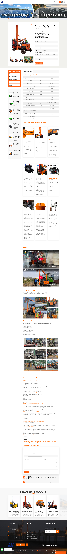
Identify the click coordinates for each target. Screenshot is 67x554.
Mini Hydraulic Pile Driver (28, 442)
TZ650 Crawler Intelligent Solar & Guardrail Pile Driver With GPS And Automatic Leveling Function (16, 136)
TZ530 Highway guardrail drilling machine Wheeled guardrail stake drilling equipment (16, 153)
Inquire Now (39, 63)
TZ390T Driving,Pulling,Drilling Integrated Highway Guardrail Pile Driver (39, 512)
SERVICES (40, 1)
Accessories (12, 82)
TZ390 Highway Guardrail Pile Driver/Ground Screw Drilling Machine (52, 512)
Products (34, 1)
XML (53, 550)
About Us (29, 1)
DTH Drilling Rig (13, 76)
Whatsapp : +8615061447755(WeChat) (15, 536)
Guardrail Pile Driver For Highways (49, 441)
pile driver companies (44, 444)
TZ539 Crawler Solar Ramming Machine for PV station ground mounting (16, 103)
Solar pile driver (13, 73)
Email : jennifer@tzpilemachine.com (15, 533)
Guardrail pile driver (15, 18)
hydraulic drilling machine (34, 439)
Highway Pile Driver (31, 530)
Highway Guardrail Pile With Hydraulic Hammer (32, 441)
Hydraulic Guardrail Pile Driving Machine (31, 444)
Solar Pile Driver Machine (32, 528)
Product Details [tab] (28, 71)
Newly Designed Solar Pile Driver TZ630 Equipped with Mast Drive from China (16, 110)
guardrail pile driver (31, 536)
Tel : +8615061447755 (14, 531)
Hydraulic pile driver (31, 532)
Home (25, 1)
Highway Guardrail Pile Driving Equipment (31, 445)
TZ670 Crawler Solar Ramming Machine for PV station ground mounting (16, 95)
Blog (47, 550)
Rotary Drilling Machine (32, 538)
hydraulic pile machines (39, 442)
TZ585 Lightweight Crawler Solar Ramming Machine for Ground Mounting (16, 125)
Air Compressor (13, 79)
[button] (61, 506)
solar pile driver (30, 527)
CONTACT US (49, 1)
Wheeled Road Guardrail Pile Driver (16, 145)
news (44, 1)
